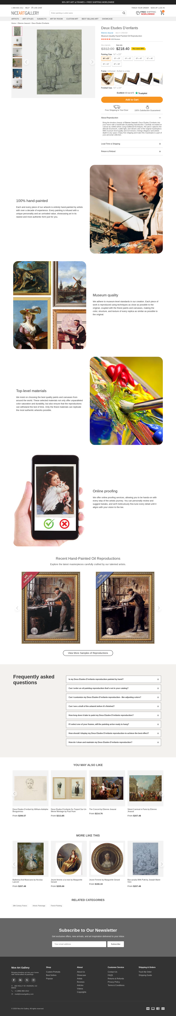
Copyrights (81, 992)
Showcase (107, 19)
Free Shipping (147, 13)
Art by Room (56, 19)
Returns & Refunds (116, 979)
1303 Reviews (115, 39)
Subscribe (115, 944)
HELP (27, 8)
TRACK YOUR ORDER (140, 8)
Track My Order (145, 972)
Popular (49, 979)
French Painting (56, 906)
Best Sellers (51, 975)
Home (13, 23)
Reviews (80, 982)
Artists (15, 19)
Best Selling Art (90, 19)
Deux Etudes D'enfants (40, 23)
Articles (80, 985)
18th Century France (20, 906)
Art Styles (28, 19)
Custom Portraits (53, 972)
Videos (80, 989)
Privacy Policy (114, 982)
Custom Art (72, 19)
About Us (81, 972)
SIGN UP (154, 8)
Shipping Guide (145, 975)
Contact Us (112, 972)
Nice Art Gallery (29, 13)
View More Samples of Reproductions (88, 653)
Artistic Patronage (39, 906)
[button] (26, 62)
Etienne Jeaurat (24, 23)
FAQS (110, 975)
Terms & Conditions (116, 985)
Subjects (41, 19)
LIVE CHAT (38, 8)
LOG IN (162, 8)
